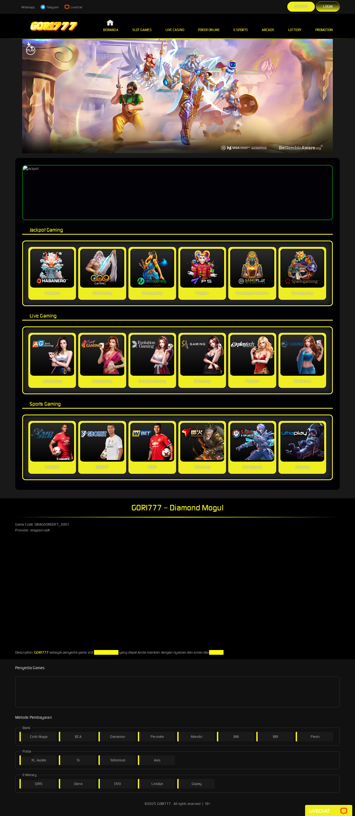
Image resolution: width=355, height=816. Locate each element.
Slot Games (142, 30)
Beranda (110, 30)
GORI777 (41, 652)
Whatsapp (28, 7)
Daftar (301, 6)
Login (328, 6)
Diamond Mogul (106, 652)
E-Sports (241, 30)
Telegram (52, 7)
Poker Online (209, 30)
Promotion (324, 30)
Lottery (294, 30)
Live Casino (175, 30)
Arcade (268, 30)
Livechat (76, 7)
